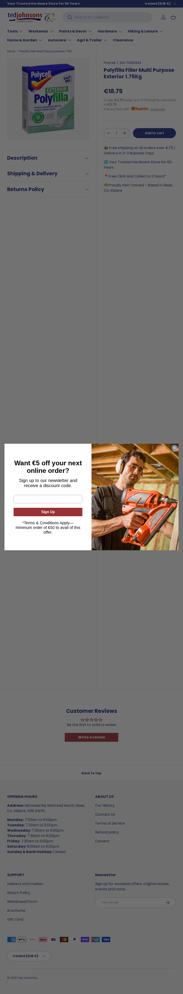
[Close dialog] (174, 448)
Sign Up (48, 512)
